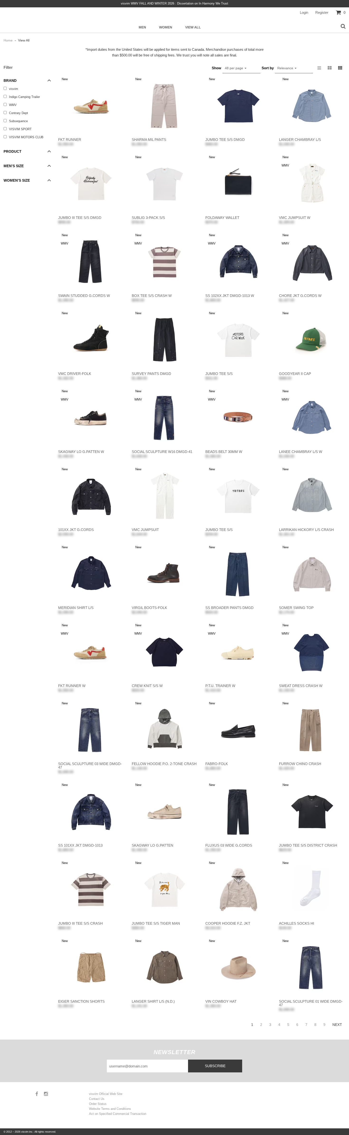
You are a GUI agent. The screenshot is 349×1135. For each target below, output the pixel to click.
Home (9, 40)
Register (321, 12)
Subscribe (215, 1066)
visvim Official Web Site (105, 1094)
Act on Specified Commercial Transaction (117, 1114)
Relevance (285, 68)
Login (304, 12)
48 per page (234, 68)
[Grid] (340, 68)
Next (337, 1025)
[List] (319, 68)
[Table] (330, 68)
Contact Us (96, 1099)
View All (193, 27)
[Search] (343, 27)
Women (165, 27)
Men (142, 27)
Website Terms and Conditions (110, 1109)
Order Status (98, 1104)
